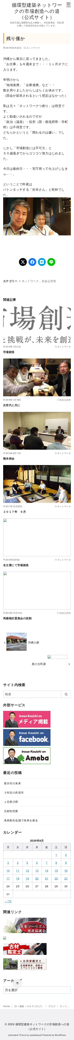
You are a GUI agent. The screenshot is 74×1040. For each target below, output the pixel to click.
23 (66, 878)
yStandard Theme (17, 1035)
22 (56, 878)
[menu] (68, 4)
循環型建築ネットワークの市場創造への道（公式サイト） (37, 10)
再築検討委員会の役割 (17, 618)
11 (17, 870)
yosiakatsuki (36, 1035)
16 (66, 870)
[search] (66, 694)
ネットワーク (33, 47)
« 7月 (8, 901)
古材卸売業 (11, 811)
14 (46, 870)
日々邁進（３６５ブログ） (29, 1006)
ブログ (52, 1006)
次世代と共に (11, 405)
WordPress (60, 1035)
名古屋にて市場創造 (16, 565)
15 (56, 870)
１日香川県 (11, 802)
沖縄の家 (33, 642)
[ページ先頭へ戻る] (17, 983)
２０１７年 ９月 (14, 512)
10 (8, 870)
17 (8, 878)
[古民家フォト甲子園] (4, 940)
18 (17, 878)
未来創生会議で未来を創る (21, 820)
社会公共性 (49, 281)
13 (37, 870)
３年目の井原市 (14, 792)
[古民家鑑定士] (25, 970)
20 (37, 878)
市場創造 (9, 352)
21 (46, 878)
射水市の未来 (12, 783)
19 (27, 878)
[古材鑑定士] (25, 955)
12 (27, 870)
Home (7, 1006)
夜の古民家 (39, 664)
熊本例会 (9, 458)
